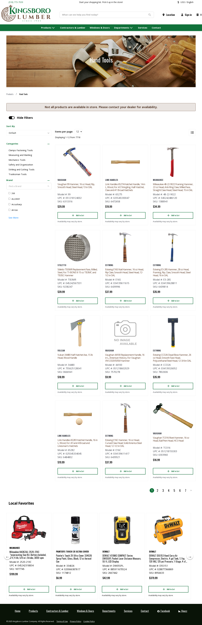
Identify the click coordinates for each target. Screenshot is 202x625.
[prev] (7, 556)
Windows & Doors (85, 611)
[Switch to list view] (192, 132)
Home (17, 611)
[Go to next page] (191, 490)
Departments (108, 611)
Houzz (184, 611)
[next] (190, 556)
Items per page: (64, 131)
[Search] (48, 186)
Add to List (80, 215)
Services (128, 611)
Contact (145, 611)
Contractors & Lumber (57, 611)
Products (9, 94)
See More (13, 217)
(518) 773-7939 (16, 2)
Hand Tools (23, 94)
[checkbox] (12, 117)
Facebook (165, 611)
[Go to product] (78, 162)
